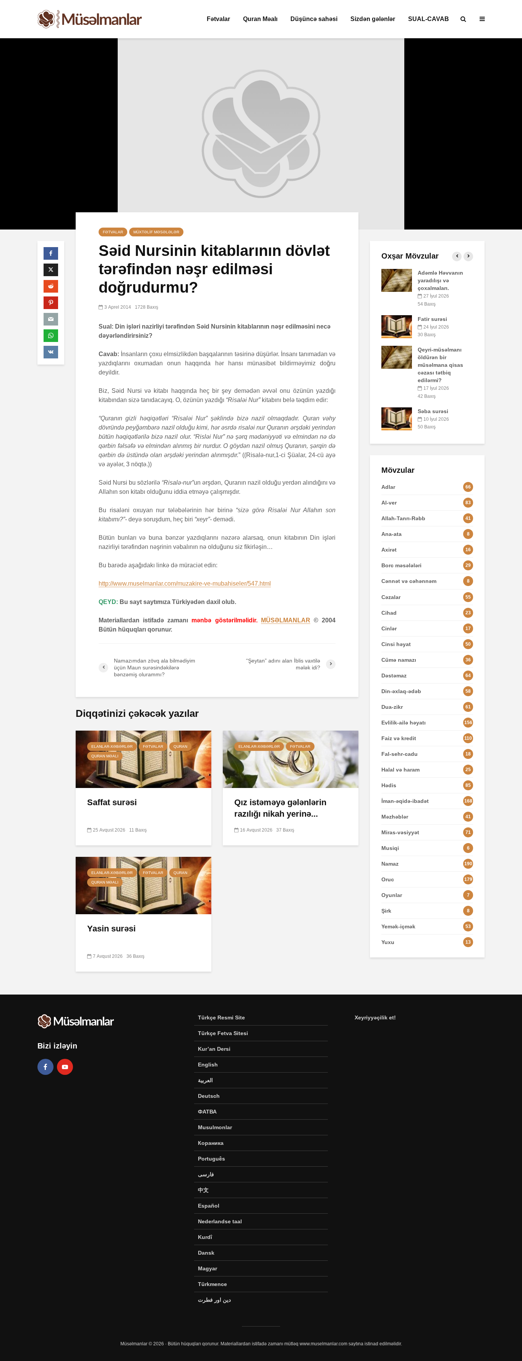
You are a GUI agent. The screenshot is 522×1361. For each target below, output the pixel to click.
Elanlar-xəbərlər (112, 746)
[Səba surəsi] (396, 418)
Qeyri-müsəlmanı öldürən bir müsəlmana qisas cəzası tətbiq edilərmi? (440, 365)
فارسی (206, 1174)
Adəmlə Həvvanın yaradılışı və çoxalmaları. (440, 280)
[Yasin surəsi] (143, 885)
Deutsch (209, 1096)
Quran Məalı (260, 19)
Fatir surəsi (432, 319)
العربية (205, 1080)
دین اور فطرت (214, 1300)
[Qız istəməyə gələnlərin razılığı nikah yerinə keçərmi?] (290, 758)
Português (211, 1159)
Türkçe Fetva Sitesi (223, 1033)
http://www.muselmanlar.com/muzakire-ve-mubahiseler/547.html (185, 583)
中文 (203, 1190)
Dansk (206, 1253)
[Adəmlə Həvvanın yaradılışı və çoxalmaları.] (396, 280)
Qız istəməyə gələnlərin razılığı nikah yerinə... (280, 808)
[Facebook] (45, 1067)
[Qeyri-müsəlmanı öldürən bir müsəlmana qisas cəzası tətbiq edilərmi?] (396, 357)
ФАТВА (207, 1112)
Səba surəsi (433, 411)
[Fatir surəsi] (396, 326)
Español (208, 1206)
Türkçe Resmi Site (221, 1017)
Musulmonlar (215, 1127)
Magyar (207, 1268)
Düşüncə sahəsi (313, 19)
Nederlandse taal (220, 1221)
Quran (180, 746)
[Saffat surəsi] (143, 758)
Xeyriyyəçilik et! (375, 1017)
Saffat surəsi (112, 802)
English (208, 1064)
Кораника (211, 1143)
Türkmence (212, 1284)
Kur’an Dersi (214, 1049)
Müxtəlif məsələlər (156, 232)
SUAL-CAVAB (428, 19)
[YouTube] (65, 1067)
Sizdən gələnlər (372, 19)
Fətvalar (218, 19)
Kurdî (205, 1237)
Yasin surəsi (111, 928)
